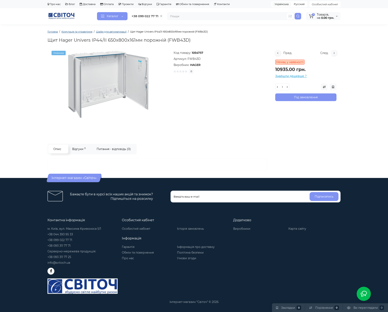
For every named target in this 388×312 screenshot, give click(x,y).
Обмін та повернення (194, 4)
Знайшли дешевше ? (291, 76)
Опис (57, 149)
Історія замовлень (190, 229)
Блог (71, 4)
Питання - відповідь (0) (114, 149)
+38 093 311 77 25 (59, 257)
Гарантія (165, 4)
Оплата (108, 4)
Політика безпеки (190, 252)
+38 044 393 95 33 (60, 234)
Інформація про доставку (196, 247)
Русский (299, 4)
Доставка (89, 4)
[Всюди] (290, 16)
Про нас (55, 4)
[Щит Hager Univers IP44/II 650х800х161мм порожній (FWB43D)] (108, 91)
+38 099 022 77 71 (145, 16)
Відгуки (146, 4)
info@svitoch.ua (58, 262)
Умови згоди (186, 258)
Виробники (241, 229)
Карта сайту (297, 229)
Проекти (127, 4)
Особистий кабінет (325, 4)
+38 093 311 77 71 (59, 245)
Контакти (223, 4)
